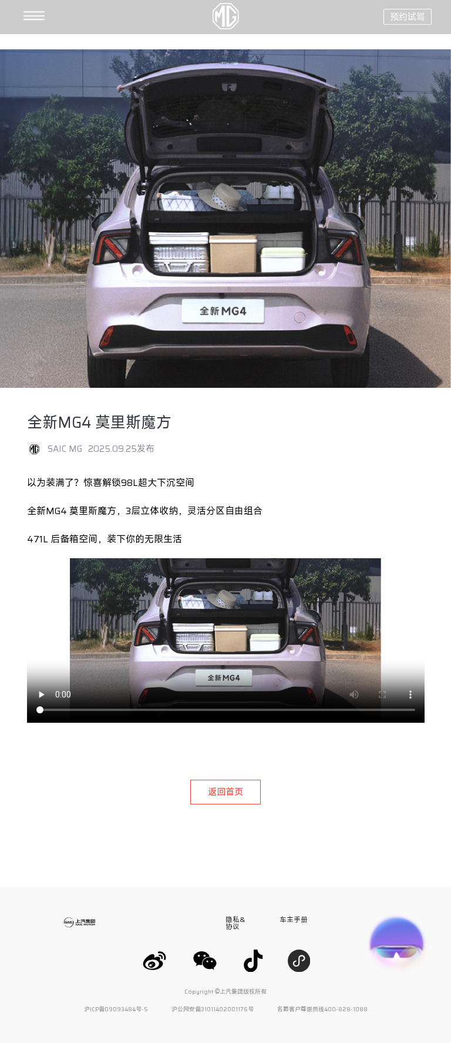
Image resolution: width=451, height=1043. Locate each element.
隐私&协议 (235, 923)
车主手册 (294, 919)
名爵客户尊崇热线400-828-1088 (322, 1009)
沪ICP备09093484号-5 (116, 1009)
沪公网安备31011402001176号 (212, 1009)
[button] (17, 16)
